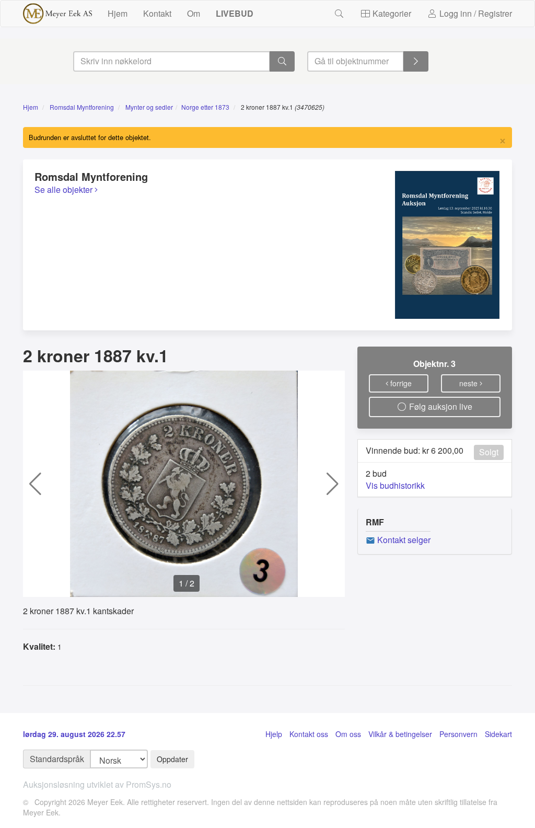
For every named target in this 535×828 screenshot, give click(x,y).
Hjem (117, 13)
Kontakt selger (403, 540)
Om (193, 13)
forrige (400, 383)
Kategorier (390, 13)
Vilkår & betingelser (400, 734)
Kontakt (157, 13)
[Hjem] (57, 14)
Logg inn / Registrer (474, 13)
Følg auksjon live (439, 406)
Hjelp (273, 734)
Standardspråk (57, 759)
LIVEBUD (234, 13)
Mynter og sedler (149, 106)
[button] (35, 484)
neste (469, 383)
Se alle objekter (64, 189)
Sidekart (498, 734)
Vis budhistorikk (395, 485)
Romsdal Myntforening (82, 106)
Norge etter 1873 (205, 106)
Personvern (458, 734)
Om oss (348, 734)
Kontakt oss (308, 734)
